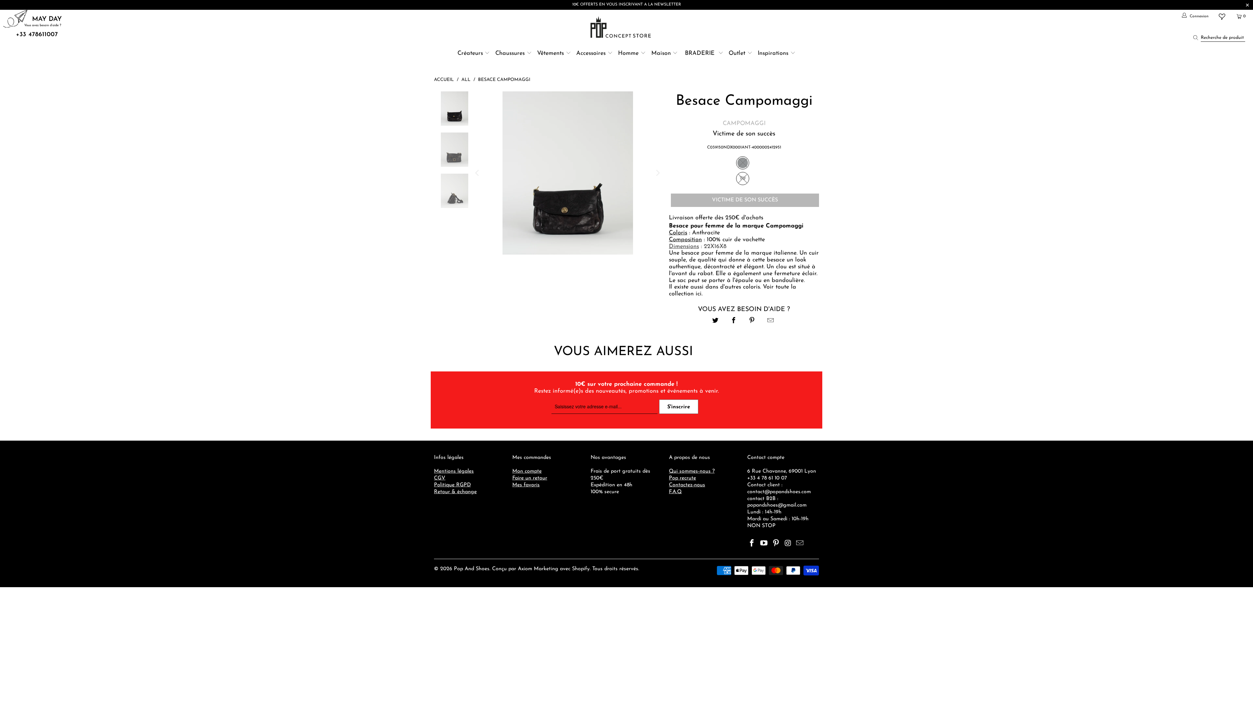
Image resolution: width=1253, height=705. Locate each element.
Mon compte (527, 471)
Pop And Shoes (471, 569)
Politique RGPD (452, 485)
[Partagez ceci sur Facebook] (733, 321)
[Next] (657, 173)
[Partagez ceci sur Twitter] (715, 321)
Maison (661, 53)
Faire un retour (529, 478)
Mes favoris (526, 485)
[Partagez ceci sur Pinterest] (752, 321)
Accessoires (591, 53)
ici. (699, 294)
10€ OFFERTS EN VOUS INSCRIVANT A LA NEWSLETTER (626, 5)
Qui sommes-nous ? (692, 471)
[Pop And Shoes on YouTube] (764, 543)
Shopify (581, 569)
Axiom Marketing (538, 569)
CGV (439, 478)
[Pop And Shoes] (621, 27)
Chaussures (510, 53)
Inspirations (774, 53)
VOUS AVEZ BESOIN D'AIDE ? (744, 309)
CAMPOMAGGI (744, 124)
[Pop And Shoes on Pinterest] (776, 543)
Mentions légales (454, 471)
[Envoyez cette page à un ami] (770, 321)
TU (743, 178)
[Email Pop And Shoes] (800, 543)
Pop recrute (682, 478)
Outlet (737, 53)
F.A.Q (675, 491)
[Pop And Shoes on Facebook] (752, 543)
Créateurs (470, 53)
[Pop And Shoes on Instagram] (788, 543)
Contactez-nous (687, 485)
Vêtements (550, 53)
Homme (628, 53)
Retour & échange (455, 491)
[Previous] (477, 173)
